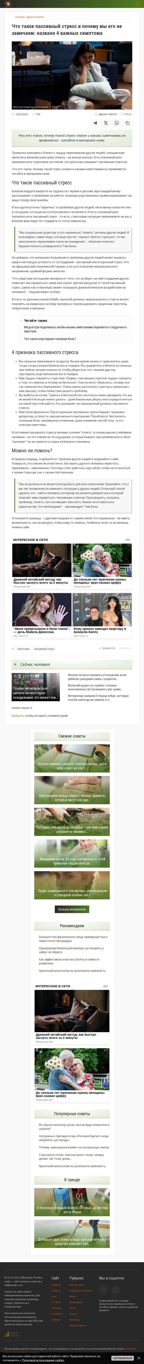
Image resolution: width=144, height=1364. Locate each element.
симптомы (23, 648)
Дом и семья (77, 1284)
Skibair (127, 114)
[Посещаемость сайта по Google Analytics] (12, 1334)
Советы (56, 1290)
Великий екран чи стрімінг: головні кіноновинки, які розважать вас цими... (95, 687)
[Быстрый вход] (128, 4)
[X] (105, 123)
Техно (73, 1308)
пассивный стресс (44, 648)
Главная (56, 1284)
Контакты (57, 1313)
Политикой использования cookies (43, 1360)
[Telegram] (95, 123)
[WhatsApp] (116, 123)
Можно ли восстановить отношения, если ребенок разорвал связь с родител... (97, 677)
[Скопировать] (127, 123)
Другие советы (78, 1325)
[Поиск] (119, 4)
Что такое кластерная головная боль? (50, 339)
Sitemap (56, 1319)
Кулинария (76, 1302)
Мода (73, 1296)
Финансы (75, 1319)
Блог (54, 1296)
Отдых (73, 1313)
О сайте (56, 1302)
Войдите (18, 716)
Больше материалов (72, 909)
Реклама (56, 1308)
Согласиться (122, 1358)
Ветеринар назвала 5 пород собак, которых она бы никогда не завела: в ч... (98, 698)
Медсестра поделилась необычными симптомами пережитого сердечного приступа (75, 329)
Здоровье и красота (81, 1290)
